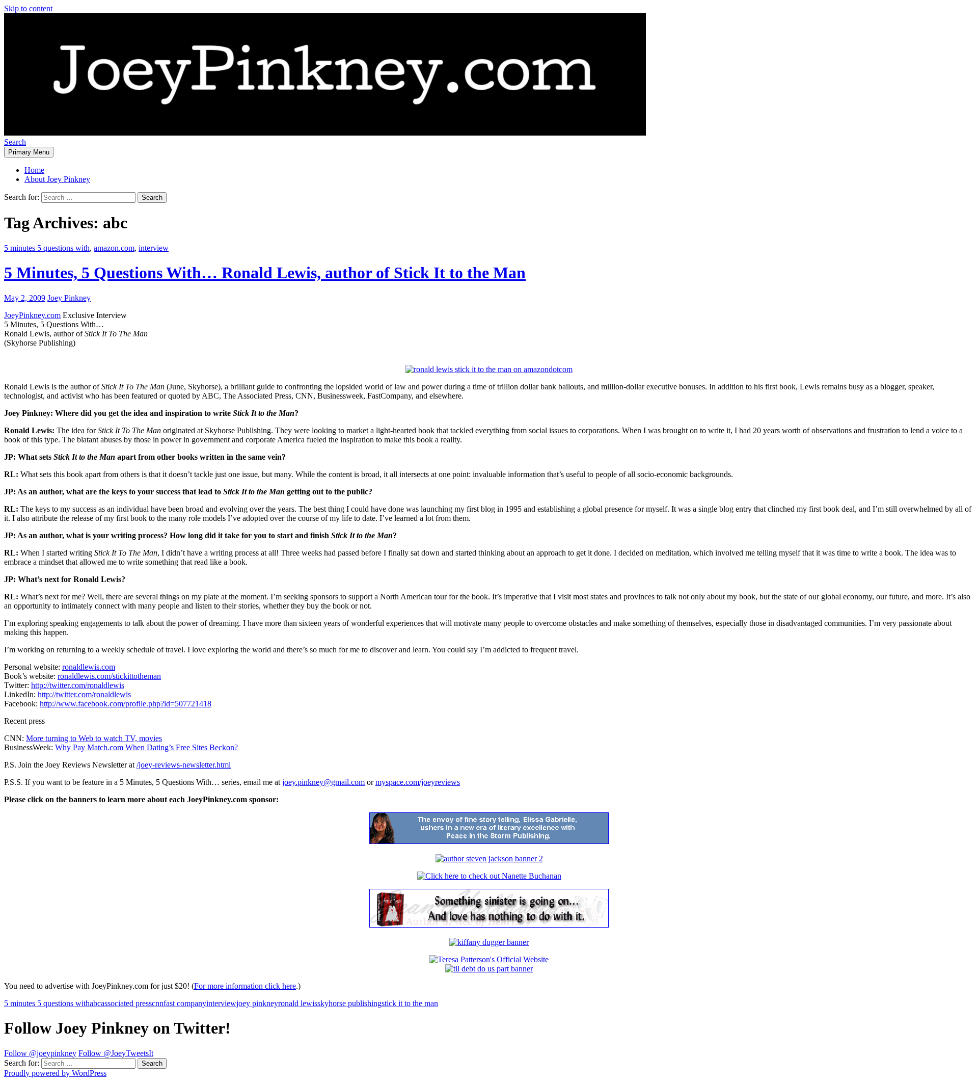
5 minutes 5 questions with (47, 248)
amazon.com (114, 248)
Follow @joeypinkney (40, 1053)
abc (95, 1003)
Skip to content (28, 8)
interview (154, 248)
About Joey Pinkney (57, 179)
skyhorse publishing (349, 1003)
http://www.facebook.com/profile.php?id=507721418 (125, 703)
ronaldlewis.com (88, 667)
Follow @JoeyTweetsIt (115, 1053)
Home (34, 170)
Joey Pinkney (69, 298)
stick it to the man (410, 1003)
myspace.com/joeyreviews (417, 782)
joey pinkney (257, 1003)
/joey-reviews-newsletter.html (184, 764)
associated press (126, 1003)
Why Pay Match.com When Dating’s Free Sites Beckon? (146, 747)
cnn (158, 1003)
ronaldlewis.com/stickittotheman (109, 676)
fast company (185, 1003)
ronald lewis (297, 1003)
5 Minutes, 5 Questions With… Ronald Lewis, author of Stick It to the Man (265, 272)
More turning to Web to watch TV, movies (94, 738)
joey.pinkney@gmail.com (323, 782)
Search (15, 142)
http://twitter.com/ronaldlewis (77, 685)
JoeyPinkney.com (32, 315)
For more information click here (245, 986)
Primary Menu (28, 152)
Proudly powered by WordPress (55, 1073)
